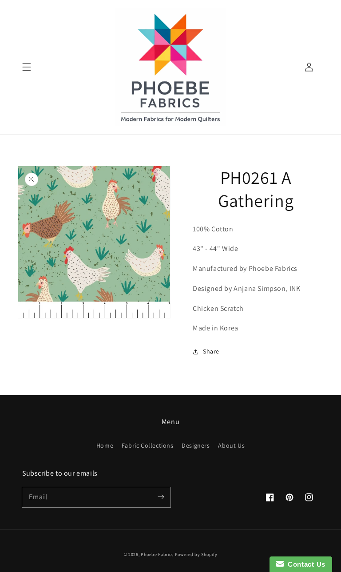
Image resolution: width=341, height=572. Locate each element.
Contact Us (304, 564)
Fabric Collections (148, 445)
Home (104, 445)
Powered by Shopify (196, 554)
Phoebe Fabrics (157, 554)
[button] (26, 67)
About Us (231, 445)
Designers (196, 445)
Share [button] (211, 351)
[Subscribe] (160, 497)
